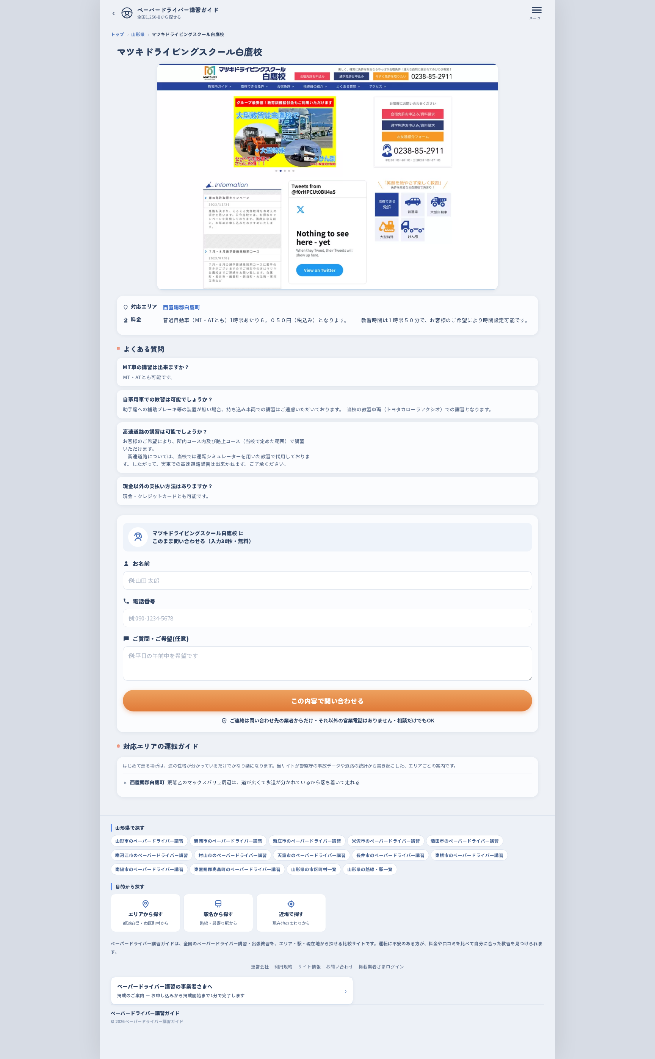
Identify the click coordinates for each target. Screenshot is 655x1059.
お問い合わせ (339, 966)
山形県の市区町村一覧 (314, 869)
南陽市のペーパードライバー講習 (149, 869)
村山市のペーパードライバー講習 (233, 855)
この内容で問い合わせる (327, 700)
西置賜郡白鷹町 (181, 307)
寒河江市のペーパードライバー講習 (151, 855)
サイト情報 (309, 966)
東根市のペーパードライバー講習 (469, 855)
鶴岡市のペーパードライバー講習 (228, 841)
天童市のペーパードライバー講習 (311, 855)
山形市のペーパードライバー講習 (149, 841)
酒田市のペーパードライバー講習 (465, 841)
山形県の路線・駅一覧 (370, 869)
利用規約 (283, 966)
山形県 (138, 34)
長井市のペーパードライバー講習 (390, 855)
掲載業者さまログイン (381, 966)
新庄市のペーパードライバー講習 (307, 841)
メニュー (536, 17)
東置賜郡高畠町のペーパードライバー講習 (237, 869)
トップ (117, 34)
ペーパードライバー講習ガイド (145, 1013)
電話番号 (144, 601)
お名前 (141, 563)
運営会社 (260, 966)
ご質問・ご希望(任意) (161, 638)
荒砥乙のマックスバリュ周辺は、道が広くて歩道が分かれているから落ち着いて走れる (245, 782)
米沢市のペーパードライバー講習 (386, 841)
